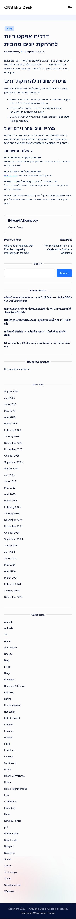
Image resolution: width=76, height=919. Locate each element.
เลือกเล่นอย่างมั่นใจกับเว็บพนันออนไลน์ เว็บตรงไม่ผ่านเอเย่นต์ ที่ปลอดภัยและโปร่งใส (37, 311)
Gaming (8, 756)
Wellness (9, 891)
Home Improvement (15, 788)
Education (9, 711)
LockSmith (10, 801)
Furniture (9, 750)
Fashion (8, 724)
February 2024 (12, 584)
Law (6, 795)
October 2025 (12, 455)
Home (7, 782)
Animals (8, 628)
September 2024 (13, 539)
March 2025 (11, 500)
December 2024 (13, 520)
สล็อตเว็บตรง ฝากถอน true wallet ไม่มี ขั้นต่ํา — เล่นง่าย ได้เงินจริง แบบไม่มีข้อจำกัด (38, 299)
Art (5, 634)
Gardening (10, 763)
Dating (7, 699)
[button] (15, 227)
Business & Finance (15, 686)
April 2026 (10, 417)
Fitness (8, 737)
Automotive (10, 647)
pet (6, 827)
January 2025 (12, 513)
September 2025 (13, 462)
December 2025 (13, 443)
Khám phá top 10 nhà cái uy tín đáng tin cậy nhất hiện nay (37, 345)
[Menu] (70, 7)
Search (38, 263)
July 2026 (9, 398)
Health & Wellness (14, 776)
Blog (9, 28)
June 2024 (10, 558)
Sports (7, 865)
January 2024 (12, 590)
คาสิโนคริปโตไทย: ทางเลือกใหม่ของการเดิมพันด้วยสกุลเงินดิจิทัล (35, 333)
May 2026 (9, 411)
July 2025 (9, 475)
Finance (8, 731)
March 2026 (11, 423)
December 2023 (13, 597)
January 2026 (12, 436)
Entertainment (12, 718)
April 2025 (10, 494)
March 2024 (11, 577)
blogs (7, 666)
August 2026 (11, 391)
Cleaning (9, 692)
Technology (10, 872)
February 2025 (12, 507)
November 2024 (13, 526)
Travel (7, 878)
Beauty (8, 654)
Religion (8, 846)
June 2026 (10, 404)
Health (7, 769)
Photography (11, 833)
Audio (7, 641)
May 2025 (9, 487)
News (7, 814)
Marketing (9, 808)
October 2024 (12, 532)
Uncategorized (12, 885)
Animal (8, 622)
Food (7, 743)
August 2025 (11, 468)
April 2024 (10, 571)
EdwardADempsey (23, 220)
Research (9, 853)
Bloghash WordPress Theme (38, 913)
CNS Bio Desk (18, 7)
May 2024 (9, 565)
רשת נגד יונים (10, 175)
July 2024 (9, 552)
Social (7, 859)
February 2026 (12, 430)
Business (9, 679)
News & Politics (12, 821)
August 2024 (11, 545)
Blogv (7, 673)
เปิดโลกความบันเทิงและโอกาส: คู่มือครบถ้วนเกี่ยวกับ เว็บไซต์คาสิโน (38, 322)
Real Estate (10, 840)
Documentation (12, 705)
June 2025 (10, 481)
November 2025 (13, 449)
